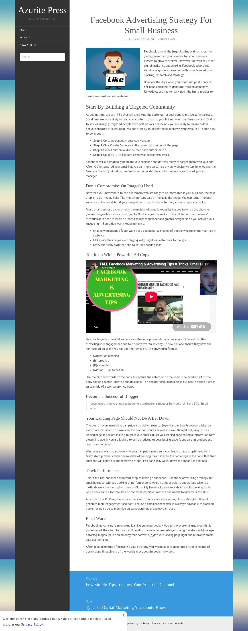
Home (23, 30)
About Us (25, 37)
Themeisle (177, 623)
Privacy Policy (28, 45)
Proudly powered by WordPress (134, 623)
